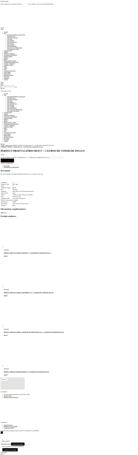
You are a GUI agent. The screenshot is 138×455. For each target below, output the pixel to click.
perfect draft (9, 145)
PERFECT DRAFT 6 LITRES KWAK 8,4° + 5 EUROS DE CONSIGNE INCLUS (26, 372)
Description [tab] (7, 165)
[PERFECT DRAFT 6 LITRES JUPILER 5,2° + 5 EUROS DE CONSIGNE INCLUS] (13, 246)
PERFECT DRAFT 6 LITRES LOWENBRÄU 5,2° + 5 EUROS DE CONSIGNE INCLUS (29, 292)
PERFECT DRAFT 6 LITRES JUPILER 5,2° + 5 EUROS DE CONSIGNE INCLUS (27, 253)
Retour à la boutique (18, 444)
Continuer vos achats (10, 450)
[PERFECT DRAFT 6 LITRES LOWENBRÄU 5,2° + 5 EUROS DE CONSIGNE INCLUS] (13, 286)
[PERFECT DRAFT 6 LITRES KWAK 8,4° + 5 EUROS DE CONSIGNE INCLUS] (13, 365)
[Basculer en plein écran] (3, 452)
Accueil (3, 145)
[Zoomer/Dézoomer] (1, 452)
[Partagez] (4, 452)
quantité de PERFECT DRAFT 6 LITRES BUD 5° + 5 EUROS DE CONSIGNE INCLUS (24, 157)
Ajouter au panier (7, 160)
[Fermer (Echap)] (6, 452)
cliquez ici (56, 4)
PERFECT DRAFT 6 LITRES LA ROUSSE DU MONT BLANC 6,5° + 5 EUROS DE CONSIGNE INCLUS (34, 332)
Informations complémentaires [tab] (11, 167)
